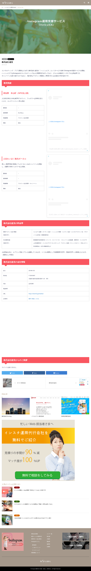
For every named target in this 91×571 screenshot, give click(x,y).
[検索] (84, 2)
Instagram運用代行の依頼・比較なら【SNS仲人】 (41, 568)
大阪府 (4, 59)
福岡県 (48, 544)
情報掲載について (35, 552)
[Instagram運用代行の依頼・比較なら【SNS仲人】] (8, 2)
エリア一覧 (49, 534)
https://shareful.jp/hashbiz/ (36, 293)
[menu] (88, 2)
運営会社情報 (34, 534)
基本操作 (34, 545)
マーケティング (36, 550)
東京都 (48, 536)
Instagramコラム (35, 541)
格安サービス (10, 59)
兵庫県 (48, 546)
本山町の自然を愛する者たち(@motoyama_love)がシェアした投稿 (68, 149)
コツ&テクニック (36, 547)
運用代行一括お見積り (36, 539)
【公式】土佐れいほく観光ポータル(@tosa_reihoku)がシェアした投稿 (68, 214)
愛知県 (48, 541)
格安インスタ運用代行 (36, 536)
